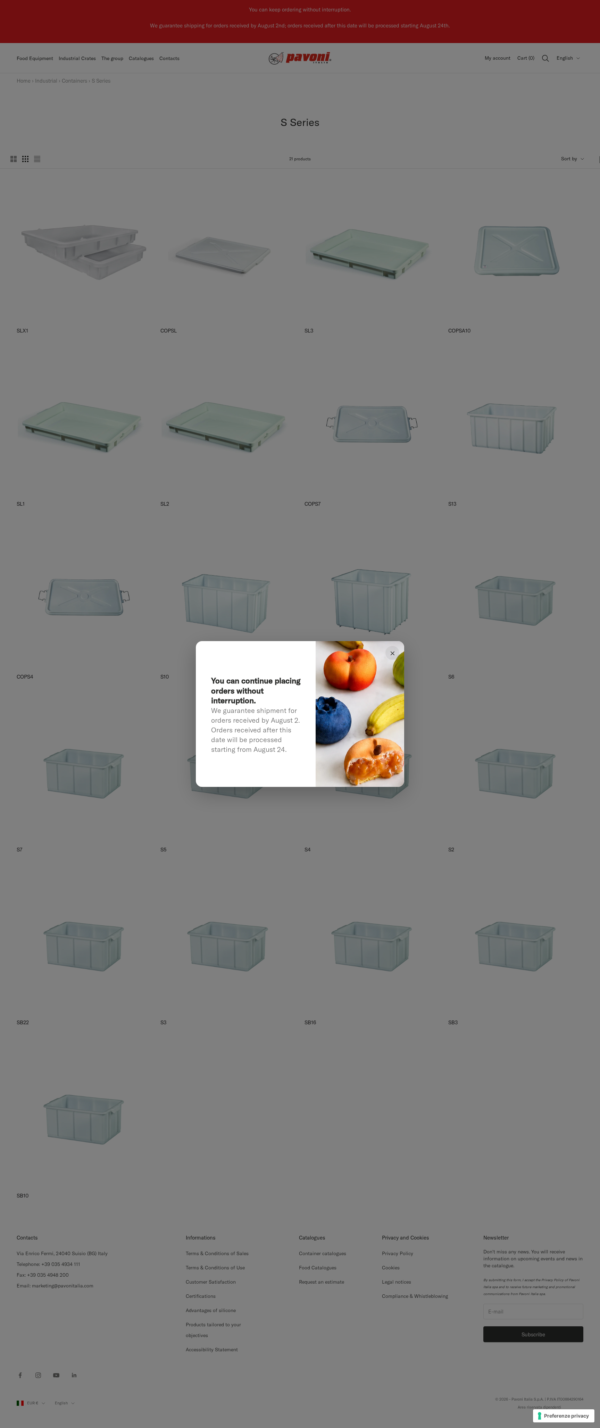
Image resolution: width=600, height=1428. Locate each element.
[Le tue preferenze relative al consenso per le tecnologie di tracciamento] (563, 1415)
